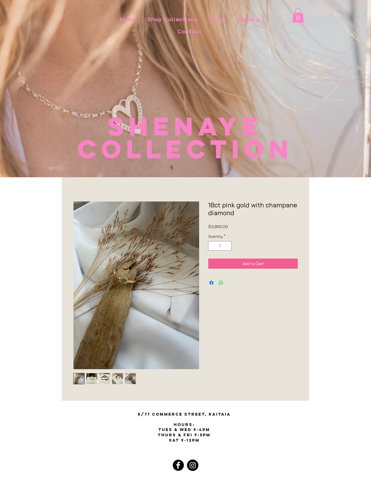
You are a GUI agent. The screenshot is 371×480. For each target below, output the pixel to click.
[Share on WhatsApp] (221, 283)
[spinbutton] (219, 245)
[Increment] (227, 245)
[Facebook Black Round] (178, 465)
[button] (298, 15)
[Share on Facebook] (211, 283)
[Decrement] (212, 245)
